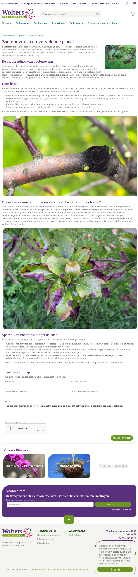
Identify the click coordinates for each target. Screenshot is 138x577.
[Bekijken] (133, 14)
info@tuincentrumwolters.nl (38, 3)
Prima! (115, 569)
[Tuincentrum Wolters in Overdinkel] (18, 13)
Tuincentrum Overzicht (60, 569)
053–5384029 (11, 3)
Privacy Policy (80, 569)
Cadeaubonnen (76, 535)
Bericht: (9, 401)
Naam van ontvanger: (17, 391)
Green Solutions (38, 569)
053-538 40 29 (129, 538)
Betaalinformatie (45, 539)
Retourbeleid (43, 543)
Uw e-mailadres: (79, 381)
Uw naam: (11, 381)
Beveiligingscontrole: (16, 422)
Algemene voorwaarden (49, 535)
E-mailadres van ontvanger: (84, 391)
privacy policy (42, 500)
